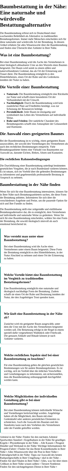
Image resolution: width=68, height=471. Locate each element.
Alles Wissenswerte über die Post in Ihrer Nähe (32, 451)
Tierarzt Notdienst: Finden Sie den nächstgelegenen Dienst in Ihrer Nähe (30, 465)
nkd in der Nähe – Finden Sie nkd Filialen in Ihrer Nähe (30, 459)
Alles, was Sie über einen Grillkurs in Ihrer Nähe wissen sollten (33, 462)
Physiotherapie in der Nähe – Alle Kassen (31, 443)
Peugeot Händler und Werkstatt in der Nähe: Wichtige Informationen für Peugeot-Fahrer (33, 446)
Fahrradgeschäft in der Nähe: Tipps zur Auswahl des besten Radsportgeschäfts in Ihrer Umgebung (31, 456)
